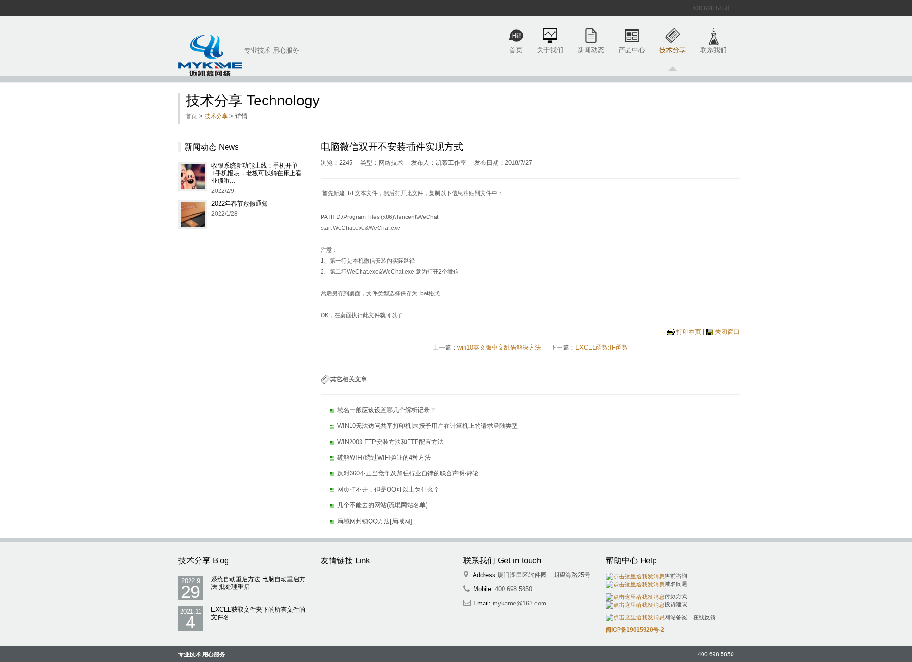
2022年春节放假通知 (239, 203)
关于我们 (550, 50)
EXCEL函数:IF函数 (601, 347)
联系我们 (713, 50)
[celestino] (210, 55)
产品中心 (631, 50)
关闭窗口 (727, 331)
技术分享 (672, 50)
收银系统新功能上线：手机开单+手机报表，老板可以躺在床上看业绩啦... (256, 173)
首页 (515, 50)
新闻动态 (591, 50)
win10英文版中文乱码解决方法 (499, 347)
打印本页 (688, 331)
